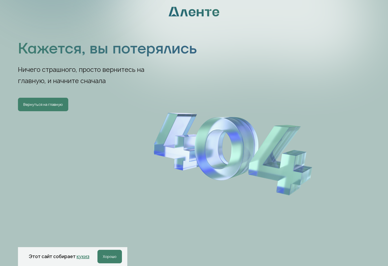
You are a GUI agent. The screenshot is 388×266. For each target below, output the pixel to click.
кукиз (83, 256)
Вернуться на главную (43, 104)
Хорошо (110, 256)
